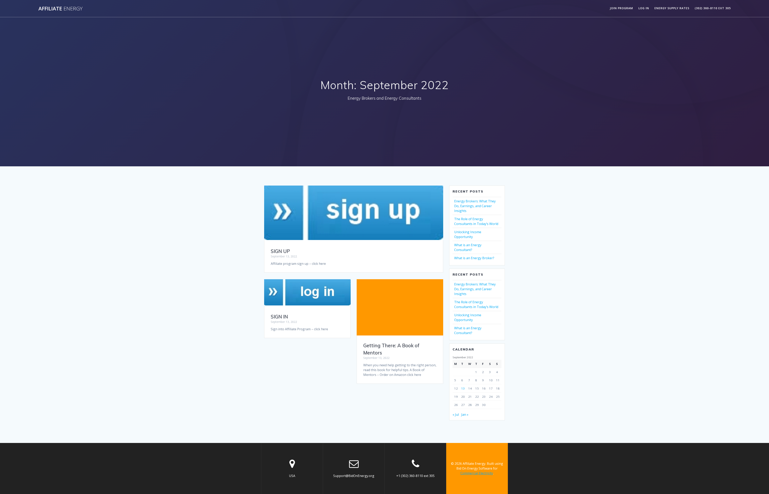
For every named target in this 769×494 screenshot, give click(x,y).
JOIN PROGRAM (621, 8)
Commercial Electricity (476, 473)
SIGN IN (279, 317)
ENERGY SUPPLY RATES (671, 8)
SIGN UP (280, 251)
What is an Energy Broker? (474, 258)
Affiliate (60, 8)
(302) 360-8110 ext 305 (713, 8)
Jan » (464, 414)
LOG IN (643, 8)
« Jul (456, 414)
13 (463, 388)
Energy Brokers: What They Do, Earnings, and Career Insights (475, 206)
